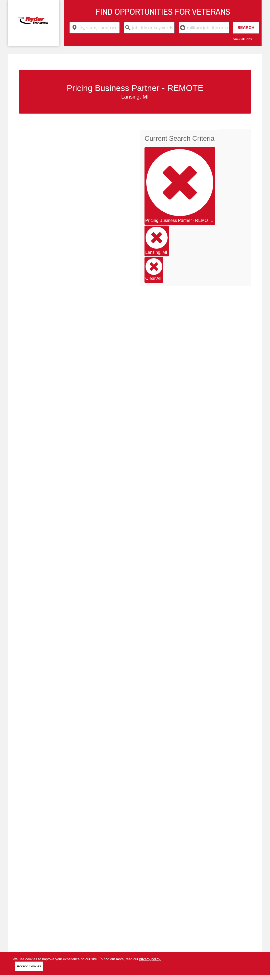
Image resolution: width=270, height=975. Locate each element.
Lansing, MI (156, 252)
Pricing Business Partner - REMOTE (179, 220)
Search (246, 27)
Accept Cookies (29, 966)
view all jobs (242, 39)
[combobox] (94, 27)
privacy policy (150, 959)
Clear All (153, 278)
